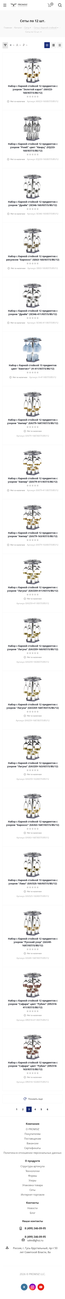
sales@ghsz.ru (35, 1240)
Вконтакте (24, 1287)
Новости (32, 1208)
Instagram (32, 1287)
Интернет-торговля (32, 1194)
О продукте (32, 1160)
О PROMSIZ (32, 1129)
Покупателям (32, 1133)
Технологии (33, 1171)
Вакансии (32, 1143)
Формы (32, 1175)
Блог (32, 1212)
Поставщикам (32, 1138)
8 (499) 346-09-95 (35, 1228)
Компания (32, 1123)
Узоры (32, 1180)
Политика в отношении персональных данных (33, 1152)
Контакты (32, 1202)
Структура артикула (32, 1166)
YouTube (41, 1287)
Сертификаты (32, 1148)
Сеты (33, 1190)
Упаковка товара (32, 1185)
